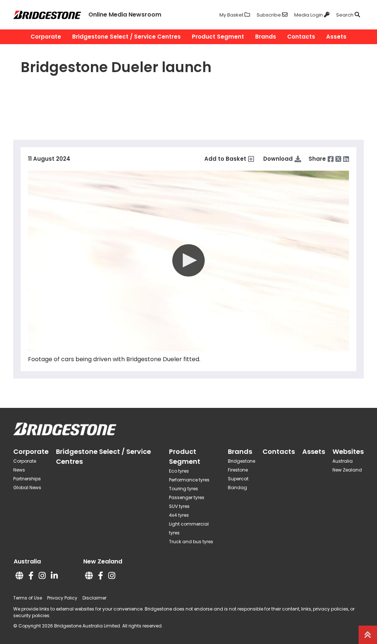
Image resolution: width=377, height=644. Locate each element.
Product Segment (218, 36)
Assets (336, 36)
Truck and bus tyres (191, 541)
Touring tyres (183, 488)
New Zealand (347, 470)
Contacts (301, 36)
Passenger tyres (186, 497)
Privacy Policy (62, 598)
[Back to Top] (368, 635)
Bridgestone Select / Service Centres (126, 36)
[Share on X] (338, 159)
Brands (265, 36)
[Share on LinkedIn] (346, 159)
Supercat (238, 479)
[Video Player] (188, 261)
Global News (27, 487)
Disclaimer (94, 598)
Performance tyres (189, 480)
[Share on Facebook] (331, 159)
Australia (342, 461)
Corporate (46, 36)
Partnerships (27, 479)
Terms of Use (27, 598)
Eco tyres (179, 471)
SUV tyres (179, 506)
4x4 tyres (179, 515)
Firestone (238, 470)
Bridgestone (241, 461)
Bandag (237, 487)
